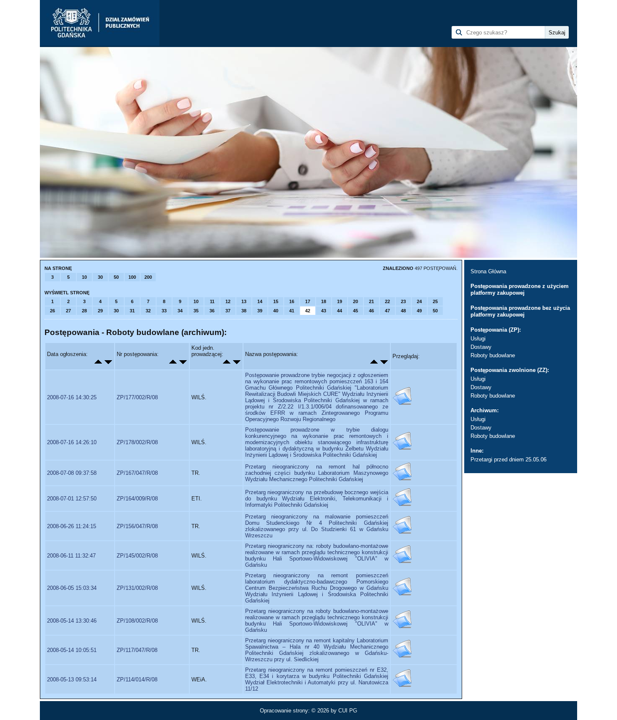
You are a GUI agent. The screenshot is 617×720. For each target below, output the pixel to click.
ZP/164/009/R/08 (137, 498)
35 (196, 310)
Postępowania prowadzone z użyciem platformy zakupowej (520, 289)
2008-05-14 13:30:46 (72, 621)
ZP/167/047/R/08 (137, 473)
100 (132, 277)
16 (291, 301)
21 (371, 301)
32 (148, 310)
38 (243, 310)
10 (84, 277)
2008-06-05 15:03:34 (72, 588)
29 (100, 310)
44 (339, 310)
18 (323, 301)
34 (180, 310)
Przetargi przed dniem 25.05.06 (508, 459)
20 (355, 301)
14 (259, 301)
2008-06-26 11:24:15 (71, 526)
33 (164, 310)
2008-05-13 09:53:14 (72, 679)
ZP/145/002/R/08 (137, 555)
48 (403, 310)
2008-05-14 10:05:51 (72, 650)
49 (419, 310)
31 (132, 310)
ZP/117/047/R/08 (137, 650)
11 (212, 301)
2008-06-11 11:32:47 (71, 555)
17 (307, 301)
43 (323, 310)
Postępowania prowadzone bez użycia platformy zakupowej (520, 311)
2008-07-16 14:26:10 (72, 442)
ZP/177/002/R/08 (137, 397)
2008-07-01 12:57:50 (72, 498)
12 (227, 301)
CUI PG (347, 710)
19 (339, 301)
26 (52, 310)
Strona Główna (488, 271)
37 (227, 310)
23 (403, 301)
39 (259, 310)
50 (116, 277)
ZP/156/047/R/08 (137, 526)
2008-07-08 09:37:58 (72, 473)
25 (435, 301)
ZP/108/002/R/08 (137, 621)
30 (100, 277)
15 (275, 301)
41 (291, 310)
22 (387, 301)
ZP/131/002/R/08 (137, 588)
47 (387, 310)
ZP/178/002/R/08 (137, 442)
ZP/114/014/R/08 (137, 679)
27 (68, 310)
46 (371, 310)
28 (84, 310)
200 (148, 277)
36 (211, 310)
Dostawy (481, 347)
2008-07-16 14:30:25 (72, 397)
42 (307, 310)
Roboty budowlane (493, 355)
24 (419, 301)
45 (355, 310)
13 (243, 301)
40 (275, 310)
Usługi (478, 338)
